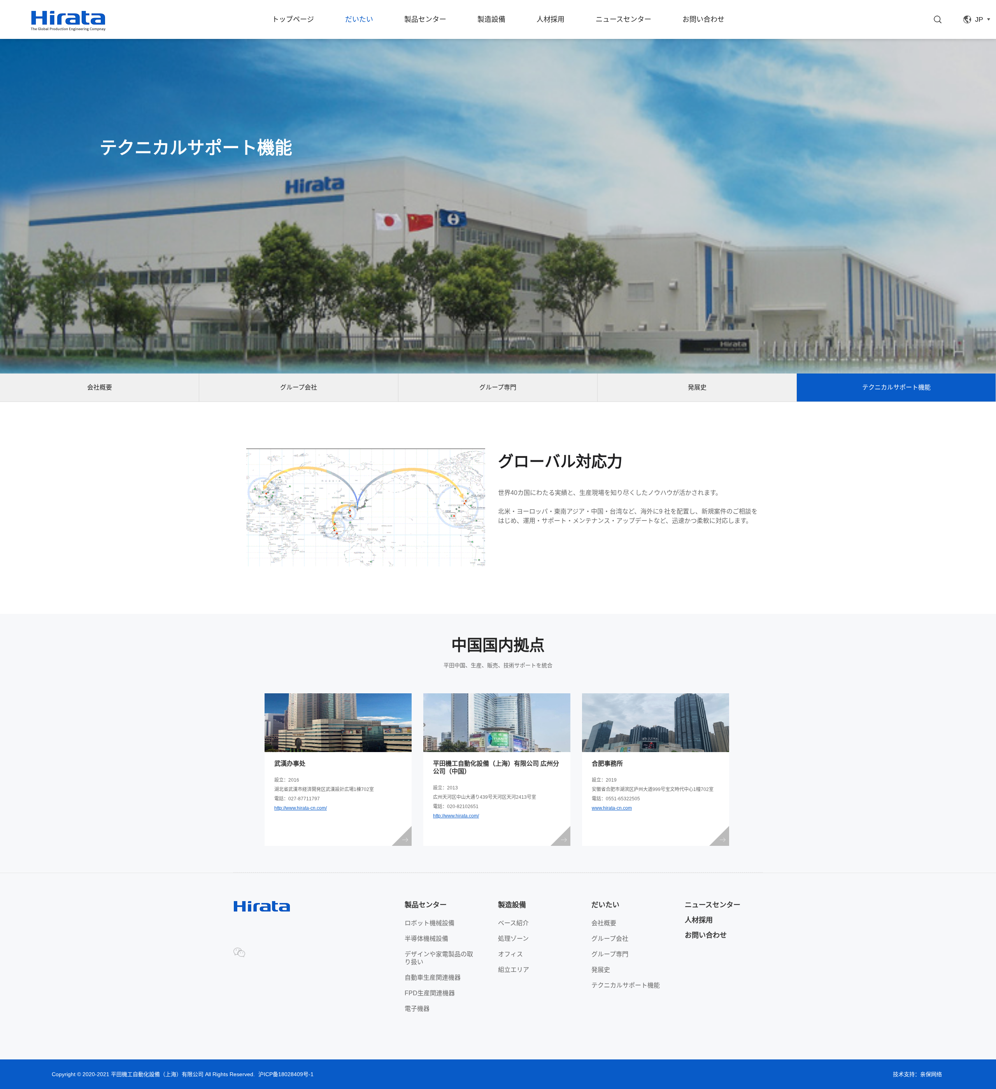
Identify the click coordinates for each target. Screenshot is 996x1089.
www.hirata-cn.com (612, 808)
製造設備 (491, 19)
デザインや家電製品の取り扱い (439, 958)
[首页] (68, 21)
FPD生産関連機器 (430, 993)
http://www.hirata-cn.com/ (300, 808)
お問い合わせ (703, 19)
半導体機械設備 (426, 938)
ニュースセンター (623, 19)
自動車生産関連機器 (433, 977)
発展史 (697, 387)
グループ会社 (298, 387)
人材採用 (551, 19)
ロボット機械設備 (429, 923)
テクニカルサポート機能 (896, 387)
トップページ (293, 19)
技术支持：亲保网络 (917, 1074)
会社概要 (99, 387)
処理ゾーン (513, 938)
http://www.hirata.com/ (456, 816)
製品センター (425, 19)
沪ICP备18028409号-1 (286, 1074)
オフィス (510, 954)
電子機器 (417, 1008)
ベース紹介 (513, 923)
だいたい (359, 19)
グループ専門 (497, 387)
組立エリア (513, 969)
